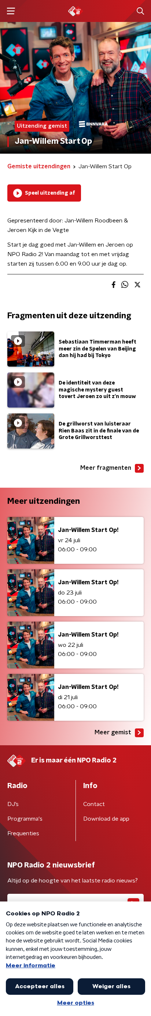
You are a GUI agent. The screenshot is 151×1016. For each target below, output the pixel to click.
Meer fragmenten (105, 468)
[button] (11, 11)
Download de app (106, 819)
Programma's (25, 819)
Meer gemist (113, 732)
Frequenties (23, 833)
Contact (94, 804)
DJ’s (13, 804)
